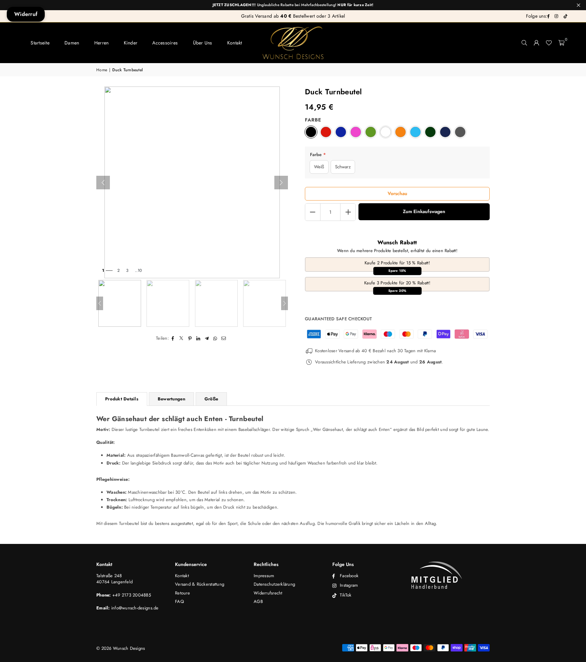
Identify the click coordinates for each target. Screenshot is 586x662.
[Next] (284, 303)
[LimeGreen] (371, 132)
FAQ (179, 601)
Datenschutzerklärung (274, 584)
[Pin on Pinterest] (190, 338)
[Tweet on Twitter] (181, 338)
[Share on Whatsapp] (215, 338)
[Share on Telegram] (207, 338)
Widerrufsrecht (268, 593)
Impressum (264, 575)
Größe (211, 399)
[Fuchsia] (356, 132)
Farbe (313, 120)
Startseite (40, 42)
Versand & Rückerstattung (199, 584)
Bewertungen (171, 399)
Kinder (131, 42)
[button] (561, 43)
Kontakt (234, 42)
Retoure (182, 593)
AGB (258, 601)
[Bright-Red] (326, 132)
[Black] (311, 132)
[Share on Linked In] (198, 338)
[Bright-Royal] (341, 132)
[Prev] (99, 303)
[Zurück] (103, 182)
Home (101, 70)
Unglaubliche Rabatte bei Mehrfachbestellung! (293, 5)
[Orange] (400, 132)
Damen (71, 42)
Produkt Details (121, 399)
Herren (101, 42)
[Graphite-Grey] (460, 132)
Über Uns (202, 42)
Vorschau (397, 193)
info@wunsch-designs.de (135, 608)
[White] (385, 132)
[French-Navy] (445, 132)
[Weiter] (281, 182)
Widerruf (25, 14)
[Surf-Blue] (415, 132)
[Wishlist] (549, 43)
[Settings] (536, 43)
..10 (138, 270)
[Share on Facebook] (173, 338)
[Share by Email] (224, 338)
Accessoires (165, 42)
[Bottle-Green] (430, 132)
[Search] (524, 43)
